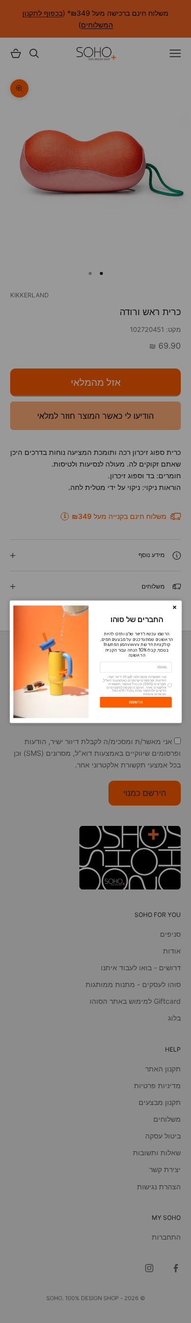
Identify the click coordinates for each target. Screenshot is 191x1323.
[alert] (96, 661)
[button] (174, 607)
